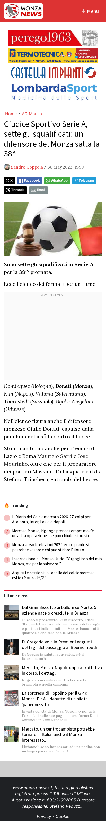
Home (11, 113)
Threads (17, 190)
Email (41, 190)
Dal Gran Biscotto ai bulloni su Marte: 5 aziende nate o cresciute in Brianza (59, 610)
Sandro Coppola (27, 167)
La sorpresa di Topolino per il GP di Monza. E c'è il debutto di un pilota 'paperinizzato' (55, 698)
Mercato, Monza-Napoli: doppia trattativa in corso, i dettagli (62, 670)
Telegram (86, 180)
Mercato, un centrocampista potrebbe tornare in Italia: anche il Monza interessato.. (58, 734)
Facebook (32, 180)
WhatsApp (59, 180)
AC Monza (32, 113)
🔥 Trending (16, 505)
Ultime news (16, 595)
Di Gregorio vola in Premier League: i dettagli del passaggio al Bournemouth (59, 644)
